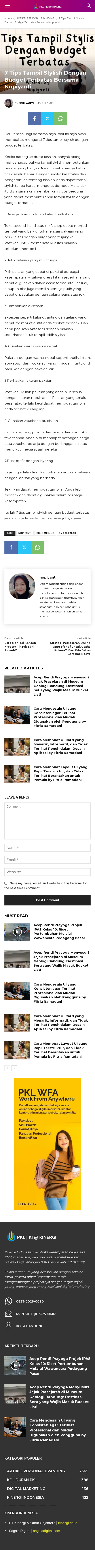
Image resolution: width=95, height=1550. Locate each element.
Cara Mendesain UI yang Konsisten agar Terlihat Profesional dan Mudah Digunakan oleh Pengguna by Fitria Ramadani (60, 717)
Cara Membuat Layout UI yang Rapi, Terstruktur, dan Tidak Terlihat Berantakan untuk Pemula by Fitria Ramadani (60, 773)
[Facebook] (34, 118)
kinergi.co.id (67, 1523)
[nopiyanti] (9, 103)
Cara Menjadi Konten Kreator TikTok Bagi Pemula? (20, 646)
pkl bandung (45, 533)
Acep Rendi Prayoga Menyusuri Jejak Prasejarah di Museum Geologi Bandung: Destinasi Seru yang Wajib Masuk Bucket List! (61, 685)
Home (8, 18)
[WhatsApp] (60, 118)
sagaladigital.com (46, 1531)
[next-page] (14, 1068)
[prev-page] (7, 1068)
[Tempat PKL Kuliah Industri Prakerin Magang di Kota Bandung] (47, 6)
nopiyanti (26, 103)
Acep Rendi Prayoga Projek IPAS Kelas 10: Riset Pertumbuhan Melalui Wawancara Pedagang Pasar (59, 931)
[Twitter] (47, 118)
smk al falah (67, 533)
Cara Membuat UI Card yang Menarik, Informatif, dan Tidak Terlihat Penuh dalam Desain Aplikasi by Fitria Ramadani (61, 746)
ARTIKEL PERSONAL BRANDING (35, 18)
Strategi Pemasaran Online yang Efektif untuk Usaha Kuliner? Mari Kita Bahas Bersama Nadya (70, 648)
